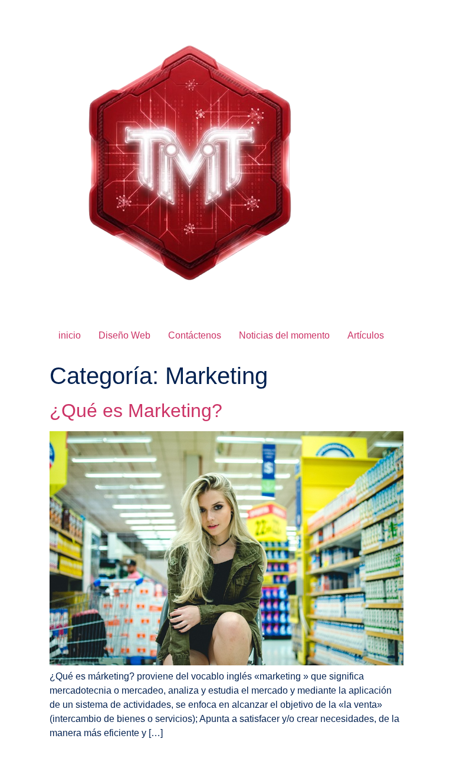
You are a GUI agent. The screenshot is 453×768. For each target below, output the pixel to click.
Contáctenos (194, 335)
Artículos (365, 335)
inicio (69, 335)
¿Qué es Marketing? (136, 410)
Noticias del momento (284, 335)
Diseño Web (124, 335)
